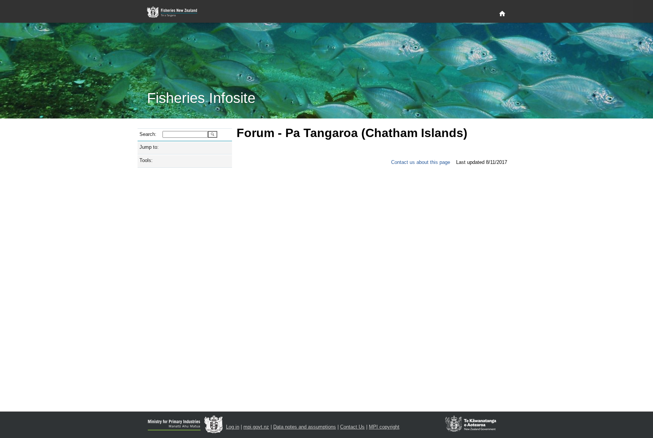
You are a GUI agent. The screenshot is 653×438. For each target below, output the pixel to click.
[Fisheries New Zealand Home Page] (176, 12)
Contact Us (352, 427)
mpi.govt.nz (256, 427)
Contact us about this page (420, 162)
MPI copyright (384, 427)
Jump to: (149, 147)
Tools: (146, 160)
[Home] (502, 14)
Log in (232, 427)
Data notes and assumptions (304, 427)
